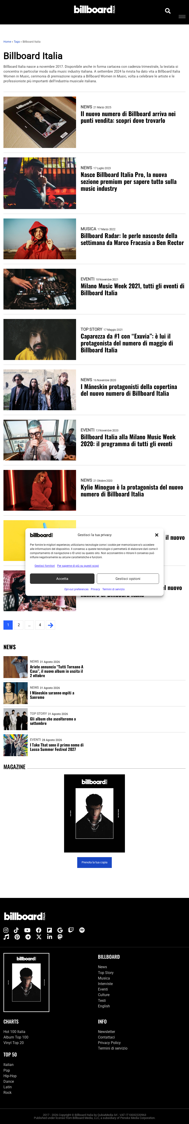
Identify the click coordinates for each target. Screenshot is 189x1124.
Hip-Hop (10, 1076)
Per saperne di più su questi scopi (78, 565)
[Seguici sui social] (5, 930)
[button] (156, 535)
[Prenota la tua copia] (94, 813)
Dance (8, 1081)
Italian (8, 1064)
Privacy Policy (109, 1043)
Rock (7, 1092)
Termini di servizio (112, 1048)
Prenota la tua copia (94, 862)
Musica (88, 229)
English (104, 1006)
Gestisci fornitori (45, 565)
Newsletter (106, 1032)
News (86, 107)
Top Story (91, 329)
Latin (7, 1087)
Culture (103, 995)
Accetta (62, 579)
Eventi (87, 279)
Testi (102, 1000)
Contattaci (106, 1037)
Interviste (105, 984)
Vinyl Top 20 (13, 1043)
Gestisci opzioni (127, 579)
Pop (6, 1070)
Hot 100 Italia (14, 1032)
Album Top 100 (15, 1037)
